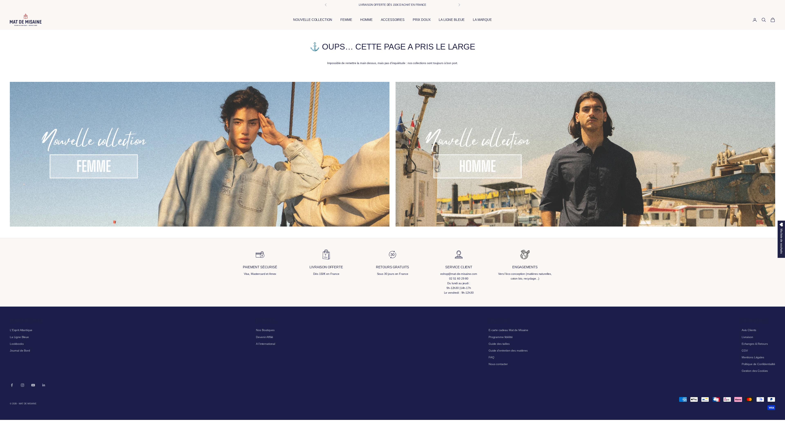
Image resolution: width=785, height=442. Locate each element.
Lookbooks (17, 343)
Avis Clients (749, 330)
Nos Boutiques (265, 330)
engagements (525, 267)
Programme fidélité (500, 337)
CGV (745, 350)
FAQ (491, 357)
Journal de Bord (20, 350)
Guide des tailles (499, 343)
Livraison (747, 337)
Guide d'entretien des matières (508, 350)
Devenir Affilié (264, 337)
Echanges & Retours (755, 343)
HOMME (366, 19)
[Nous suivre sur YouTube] (33, 385)
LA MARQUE (482, 19)
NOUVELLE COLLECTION (312, 19)
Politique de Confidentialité (758, 364)
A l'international (265, 343)
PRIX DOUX (422, 19)
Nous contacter (498, 364)
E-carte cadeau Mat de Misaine (508, 330)
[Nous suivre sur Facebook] (12, 385)
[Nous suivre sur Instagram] (22, 385)
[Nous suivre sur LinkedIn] (44, 385)
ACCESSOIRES (393, 19)
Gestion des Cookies (755, 370)
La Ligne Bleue (19, 337)
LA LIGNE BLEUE (452, 19)
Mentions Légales (753, 357)
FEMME (346, 19)
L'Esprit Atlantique (21, 330)
